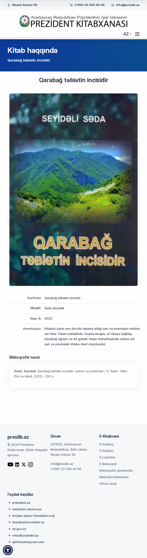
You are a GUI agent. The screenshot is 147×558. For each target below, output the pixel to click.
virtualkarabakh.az (25, 535)
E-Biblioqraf (108, 464)
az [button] (126, 34)
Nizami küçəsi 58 (24, 5)
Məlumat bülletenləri (114, 477)
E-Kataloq (106, 444)
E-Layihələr (107, 457)
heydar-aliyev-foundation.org (33, 516)
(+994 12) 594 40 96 (90, 5)
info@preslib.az (128, 5)
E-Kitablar (106, 451)
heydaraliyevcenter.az (28, 522)
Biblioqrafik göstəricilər (116, 470)
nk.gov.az (19, 529)
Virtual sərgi (108, 483)
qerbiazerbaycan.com (28, 542)
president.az (21, 503)
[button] (8, 550)
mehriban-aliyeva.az (27, 509)
